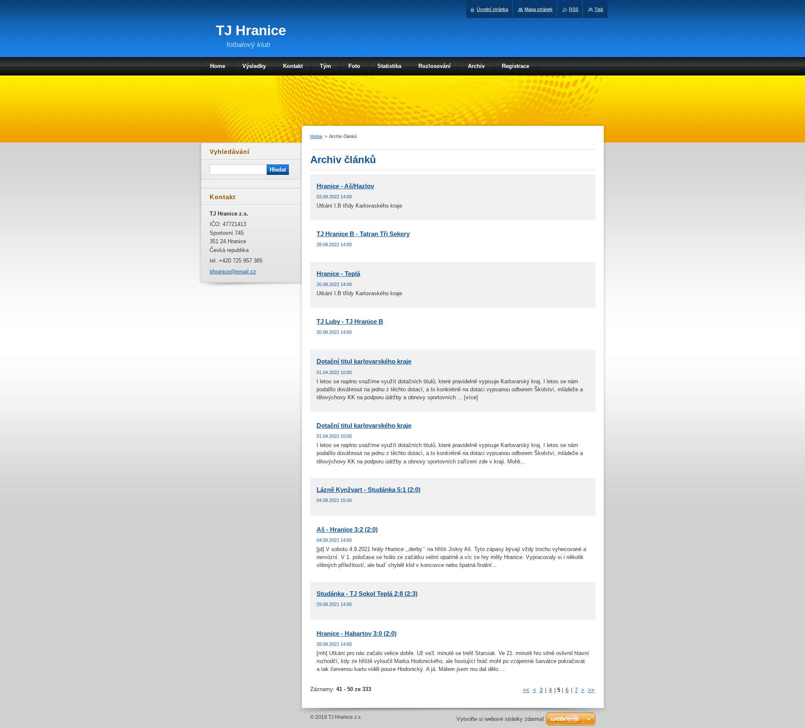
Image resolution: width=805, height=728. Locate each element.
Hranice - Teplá (338, 273)
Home (316, 136)
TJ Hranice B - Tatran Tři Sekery (363, 233)
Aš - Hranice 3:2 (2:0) (347, 529)
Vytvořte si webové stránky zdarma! (500, 719)
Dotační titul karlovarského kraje (364, 361)
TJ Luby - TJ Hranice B (350, 321)
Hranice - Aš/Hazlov (345, 186)
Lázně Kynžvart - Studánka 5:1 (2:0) (369, 489)
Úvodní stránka (492, 9)
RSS (573, 9)
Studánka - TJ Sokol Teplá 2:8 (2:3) (367, 593)
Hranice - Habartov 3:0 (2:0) (357, 633)
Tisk (599, 9)
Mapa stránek (539, 9)
